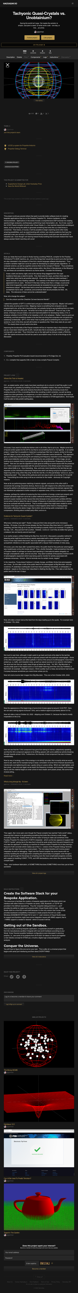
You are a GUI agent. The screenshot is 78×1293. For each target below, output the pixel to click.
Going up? (39, 1277)
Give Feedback (34, 1282)
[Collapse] (17, 375)
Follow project (32, 37)
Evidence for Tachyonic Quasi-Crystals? (18, 516)
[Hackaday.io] (10, 3)
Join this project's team (12, 132)
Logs (45, 57)
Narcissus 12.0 (9, 1124)
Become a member (25, 1248)
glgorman (40, 32)
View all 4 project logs (39, 873)
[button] (72, 3)
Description (10, 57)
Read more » (8, 776)
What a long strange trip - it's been (16, 781)
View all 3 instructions (39, 957)
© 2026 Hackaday (39, 1288)
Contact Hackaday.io (21, 1282)
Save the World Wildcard (17, 186)
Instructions (54, 57)
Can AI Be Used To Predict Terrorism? (17, 1178)
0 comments (26, 381)
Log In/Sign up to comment (14, 1004)
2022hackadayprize (12, 167)
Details (19, 57)
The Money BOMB (10, 1070)
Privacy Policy (55, 1282)
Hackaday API (66, 1282)
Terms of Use (45, 1282)
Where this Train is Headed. (14, 378)
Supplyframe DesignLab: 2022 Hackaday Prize (7, 65)
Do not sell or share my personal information (39, 1284)
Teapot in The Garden (12, 1232)
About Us (10, 1282)
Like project (48, 37)
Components (36, 57)
